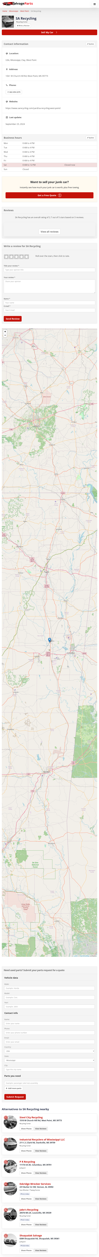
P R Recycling (27, 1161)
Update (91, 44)
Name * (7, 299)
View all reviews (49, 231)
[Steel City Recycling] (10, 1122)
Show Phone (26, 1128)
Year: (6, 1002)
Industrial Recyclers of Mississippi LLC (42, 1139)
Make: (6, 984)
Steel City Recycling (31, 1117)
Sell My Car (48, 32)
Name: (7, 1019)
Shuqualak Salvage (31, 1235)
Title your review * (11, 266)
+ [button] (5, 331)
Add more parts (14, 1088)
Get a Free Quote (48, 195)
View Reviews (40, 1128)
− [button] (5, 335)
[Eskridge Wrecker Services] (10, 1188)
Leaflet (76, 956)
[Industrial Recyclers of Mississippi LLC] (10, 1144)
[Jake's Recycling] (10, 1214)
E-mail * (7, 306)
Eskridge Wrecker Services (35, 1184)
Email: (6, 1038)
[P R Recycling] (10, 1166)
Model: (7, 993)
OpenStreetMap (84, 956)
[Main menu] (94, 4)
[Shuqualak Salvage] (10, 1240)
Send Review (13, 318)
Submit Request (15, 1096)
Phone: (7, 1028)
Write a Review (23, 26)
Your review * (9, 277)
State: (6, 1056)
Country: (7, 1047)
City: (6, 1065)
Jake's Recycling (29, 1209)
